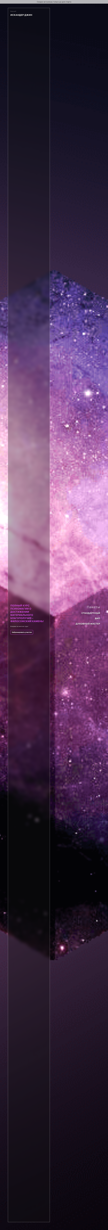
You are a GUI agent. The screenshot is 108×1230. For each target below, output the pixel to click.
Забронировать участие (22, 632)
